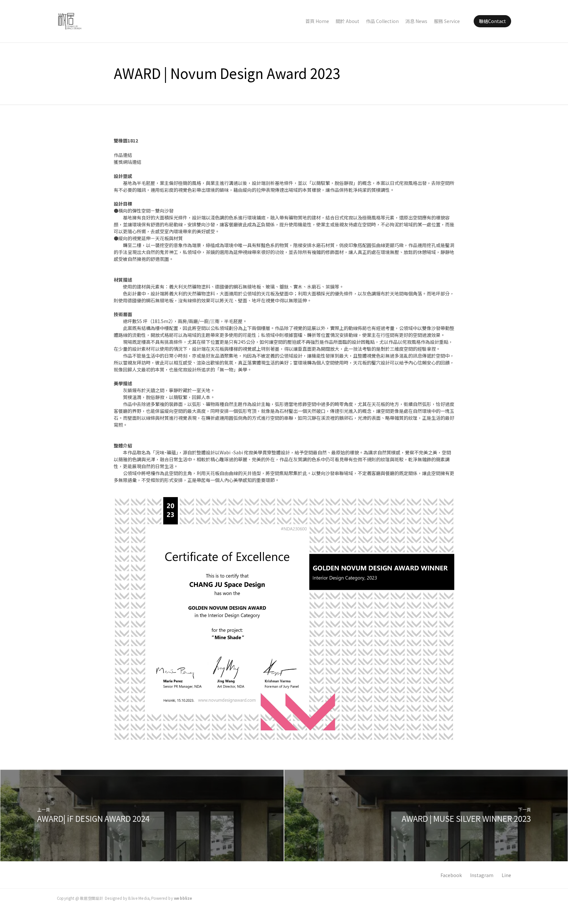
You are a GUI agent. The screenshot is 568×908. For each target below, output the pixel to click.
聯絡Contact (492, 21)
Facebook (451, 875)
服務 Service (447, 21)
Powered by (171, 898)
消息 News (416, 21)
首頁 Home (317, 21)
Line (506, 875)
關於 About (347, 21)
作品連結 (123, 155)
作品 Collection (382, 21)
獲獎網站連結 (127, 162)
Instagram (481, 875)
